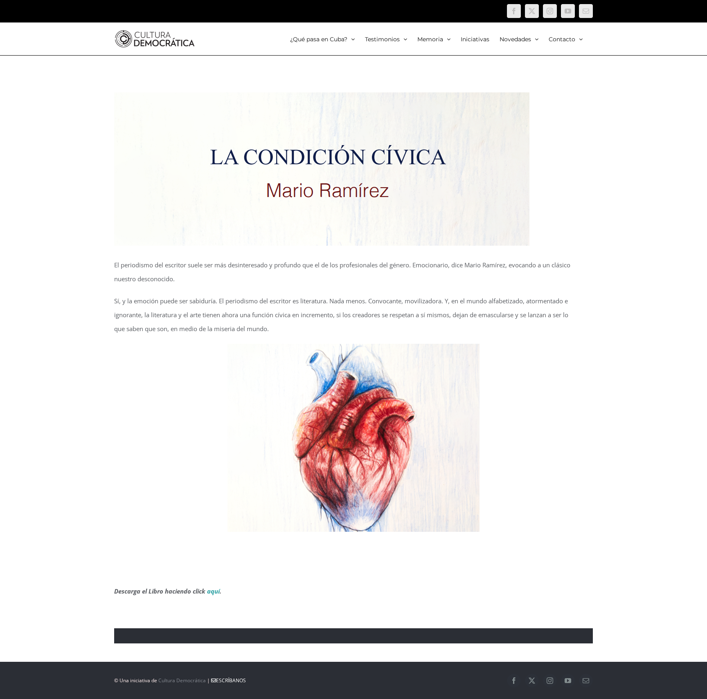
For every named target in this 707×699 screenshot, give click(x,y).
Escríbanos (231, 680)
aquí (213, 591)
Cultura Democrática (182, 680)
